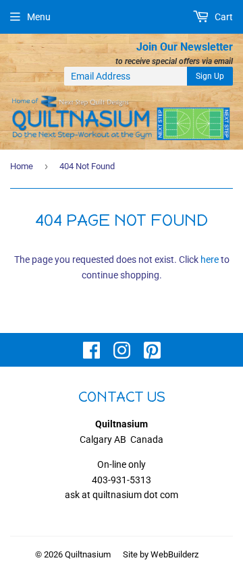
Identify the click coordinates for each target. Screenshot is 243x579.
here (209, 259)
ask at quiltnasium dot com (121, 494)
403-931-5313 (121, 480)
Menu (39, 16)
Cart (223, 16)
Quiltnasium (88, 554)
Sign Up (210, 76)
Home (21, 166)
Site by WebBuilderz (160, 554)
